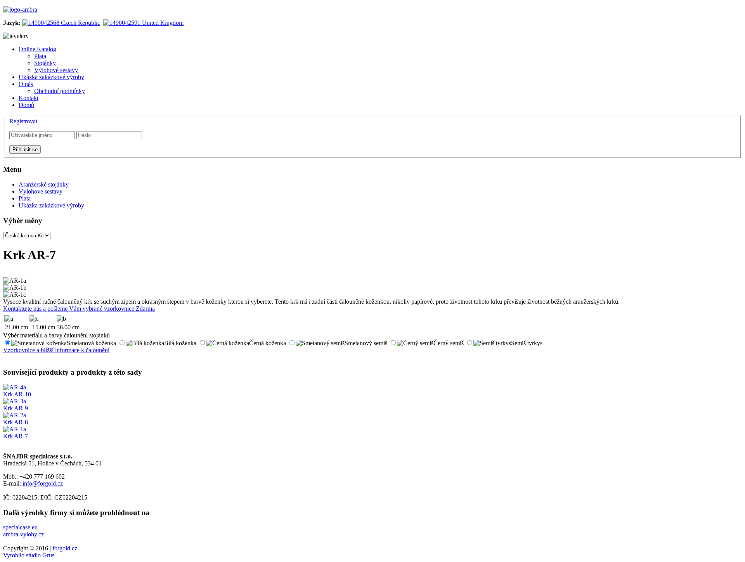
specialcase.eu (20, 527)
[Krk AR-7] (14, 429)
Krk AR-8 (15, 422)
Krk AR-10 (17, 394)
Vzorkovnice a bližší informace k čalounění (56, 350)
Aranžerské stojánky (44, 184)
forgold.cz (64, 548)
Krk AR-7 (15, 436)
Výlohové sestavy (40, 191)
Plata (25, 198)
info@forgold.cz (43, 483)
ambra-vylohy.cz (23, 534)
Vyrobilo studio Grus (28, 555)
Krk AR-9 (15, 408)
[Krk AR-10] (14, 387)
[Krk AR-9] (14, 401)
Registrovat (23, 121)
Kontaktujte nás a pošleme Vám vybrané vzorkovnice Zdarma (79, 308)
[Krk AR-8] (14, 415)
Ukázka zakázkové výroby (51, 205)
